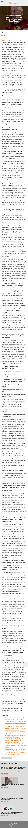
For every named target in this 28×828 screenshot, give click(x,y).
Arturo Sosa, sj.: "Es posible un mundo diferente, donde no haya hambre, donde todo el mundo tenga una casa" (14, 740)
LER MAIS (5, 773)
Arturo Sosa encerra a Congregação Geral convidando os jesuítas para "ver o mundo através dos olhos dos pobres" (15, 728)
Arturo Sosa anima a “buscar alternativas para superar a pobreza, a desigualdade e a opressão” (15, 745)
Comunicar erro (7, 758)
